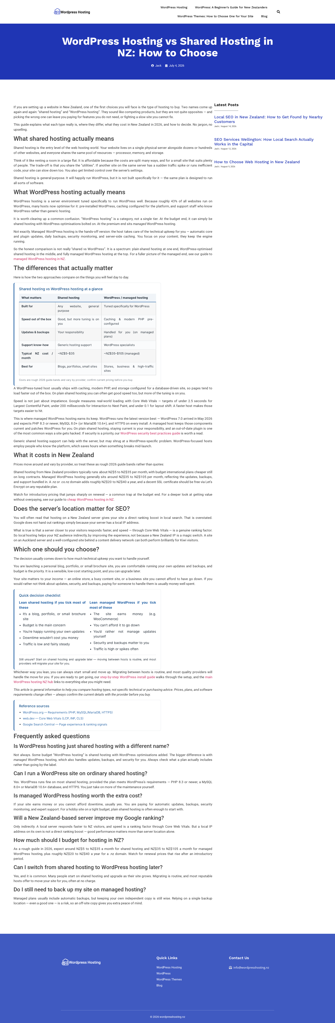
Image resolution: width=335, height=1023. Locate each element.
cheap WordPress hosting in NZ (90, 499)
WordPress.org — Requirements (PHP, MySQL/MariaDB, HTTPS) (68, 712)
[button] (278, 12)
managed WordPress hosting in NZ (39, 259)
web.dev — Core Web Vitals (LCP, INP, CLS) (53, 718)
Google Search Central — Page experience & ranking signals (65, 724)
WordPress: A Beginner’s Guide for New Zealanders (231, 7)
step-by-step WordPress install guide (127, 677)
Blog (264, 16)
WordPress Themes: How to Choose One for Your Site (215, 16)
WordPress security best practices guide (150, 433)
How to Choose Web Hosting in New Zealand (257, 162)
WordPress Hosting (174, 7)
